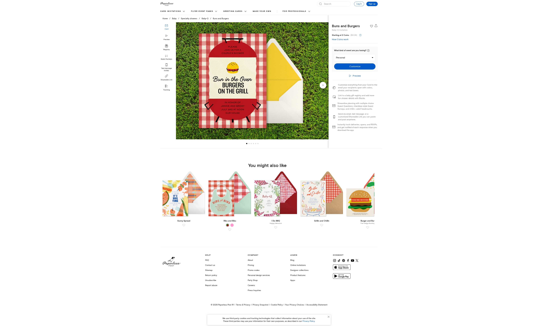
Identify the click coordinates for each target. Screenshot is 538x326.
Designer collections (299, 270)
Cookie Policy (277, 305)
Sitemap (209, 270)
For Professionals (294, 11)
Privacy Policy (308, 321)
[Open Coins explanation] (360, 35)
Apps (292, 280)
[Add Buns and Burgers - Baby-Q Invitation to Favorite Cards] (371, 26)
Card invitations (170, 11)
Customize (354, 66)
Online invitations (298, 265)
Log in (359, 4)
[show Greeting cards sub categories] (245, 11)
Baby (174, 18)
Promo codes (253, 270)
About (250, 260)
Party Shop (253, 280)
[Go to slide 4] (251, 143)
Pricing (251, 265)
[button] (368, 50)
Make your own (262, 11)
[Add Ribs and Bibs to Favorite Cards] (229, 229)
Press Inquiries (254, 290)
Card (166, 29)
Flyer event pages (202, 11)
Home (165, 18)
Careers (251, 285)
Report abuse (211, 285)
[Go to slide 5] (253, 143)
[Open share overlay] (376, 25)
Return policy (211, 275)
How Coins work (340, 39)
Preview (167, 39)
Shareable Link (166, 80)
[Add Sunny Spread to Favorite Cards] (183, 225)
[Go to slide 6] (255, 143)
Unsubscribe (210, 280)
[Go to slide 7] (257, 143)
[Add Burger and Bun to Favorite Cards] (367, 227)
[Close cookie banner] (328, 316)
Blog (292, 260)
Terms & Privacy (243, 305)
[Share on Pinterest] (343, 260)
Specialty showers (189, 18)
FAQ (207, 260)
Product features (297, 275)
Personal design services (259, 275)
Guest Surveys (166, 59)
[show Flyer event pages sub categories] (216, 11)
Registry (166, 50)
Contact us (210, 265)
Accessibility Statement (316, 305)
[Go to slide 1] (246, 143)
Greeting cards (233, 11)
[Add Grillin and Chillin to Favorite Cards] (321, 225)
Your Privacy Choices (294, 305)
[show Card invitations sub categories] (183, 11)
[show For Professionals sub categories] (309, 11)
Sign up (372, 4)
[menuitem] (172, 11)
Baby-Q (205, 18)
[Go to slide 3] (249, 143)
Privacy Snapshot (260, 305)
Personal (340, 57)
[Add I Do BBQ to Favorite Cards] (275, 227)
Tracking (166, 90)
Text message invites (166, 69)
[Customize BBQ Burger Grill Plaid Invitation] (252, 80)
